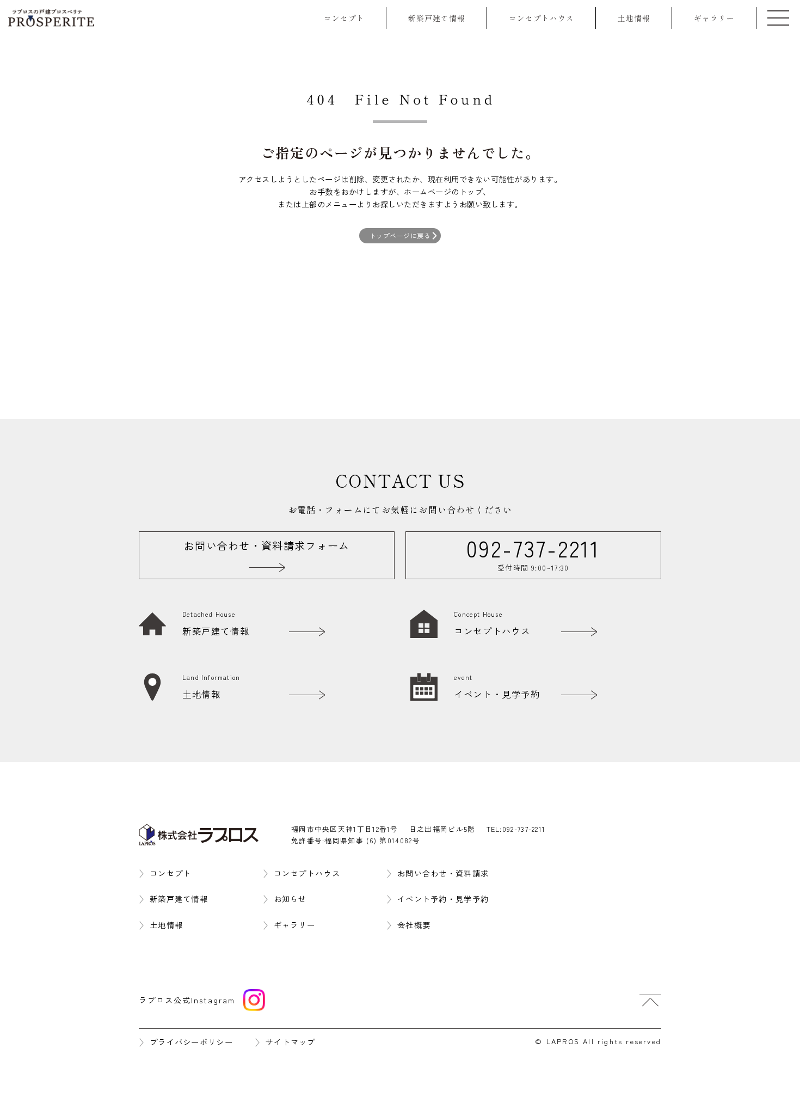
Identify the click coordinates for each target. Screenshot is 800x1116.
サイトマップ (291, 1041)
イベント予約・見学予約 (443, 898)
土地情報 (634, 18)
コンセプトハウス (541, 18)
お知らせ (290, 898)
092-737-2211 (524, 829)
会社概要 (413, 924)
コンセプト (344, 18)
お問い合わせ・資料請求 (443, 873)
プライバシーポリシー (191, 1041)
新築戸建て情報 (436, 18)
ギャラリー (714, 18)
